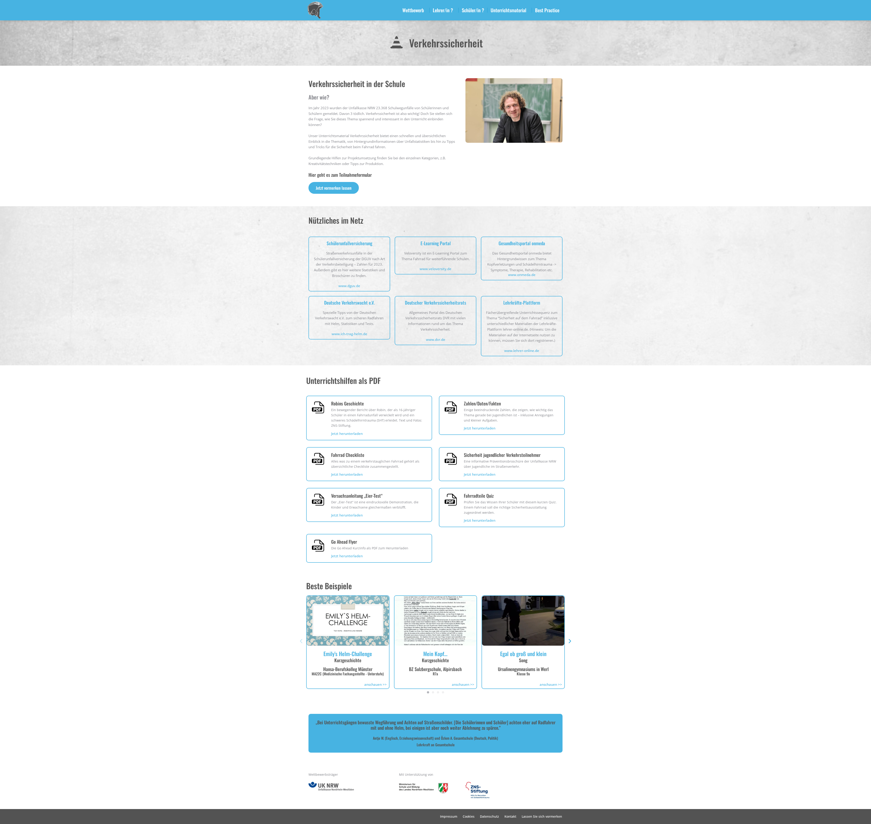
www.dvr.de (435, 339)
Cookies (469, 816)
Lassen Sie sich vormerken (542, 816)
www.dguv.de (349, 286)
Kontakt (510, 816)
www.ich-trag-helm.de (349, 334)
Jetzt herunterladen (347, 433)
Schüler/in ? (473, 10)
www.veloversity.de (435, 269)
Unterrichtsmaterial (508, 10)
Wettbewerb (413, 10)
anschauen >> (375, 684)
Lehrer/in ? (443, 10)
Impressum (448, 816)
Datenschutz (489, 816)
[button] (301, 641)
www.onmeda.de (522, 274)
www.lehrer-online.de (521, 350)
